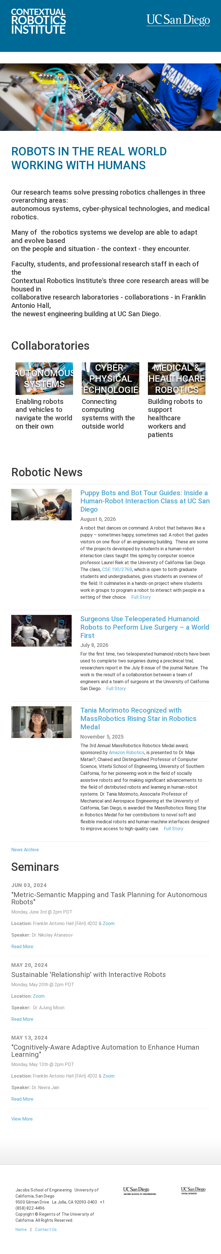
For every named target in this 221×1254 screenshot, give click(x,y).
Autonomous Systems (44, 378)
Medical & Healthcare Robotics (176, 378)
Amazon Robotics (126, 752)
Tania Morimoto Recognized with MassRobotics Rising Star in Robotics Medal (138, 718)
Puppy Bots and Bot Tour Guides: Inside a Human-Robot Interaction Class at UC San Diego (145, 501)
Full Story (141, 597)
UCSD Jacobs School (178, 26)
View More (22, 1119)
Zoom (109, 923)
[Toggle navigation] (8, 57)
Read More (22, 946)
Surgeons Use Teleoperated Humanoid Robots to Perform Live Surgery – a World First (144, 627)
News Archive (25, 849)
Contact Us (46, 1229)
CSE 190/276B (116, 569)
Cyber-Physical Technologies (110, 378)
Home (21, 1229)
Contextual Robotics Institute (38, 33)
